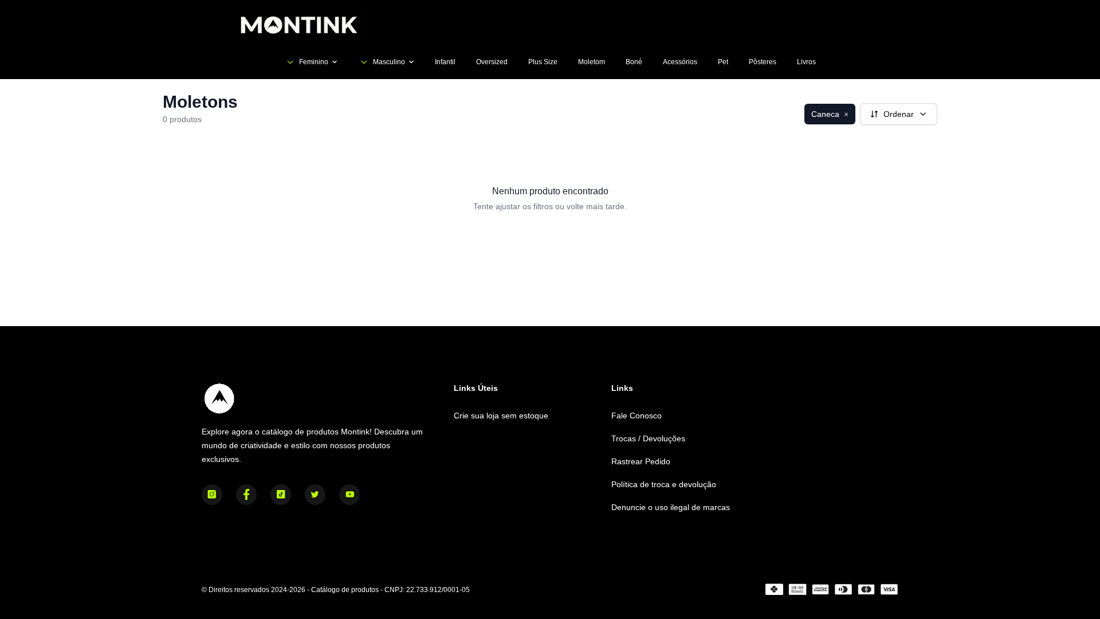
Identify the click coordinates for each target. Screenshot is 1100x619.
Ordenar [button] (898, 114)
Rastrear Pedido (640, 461)
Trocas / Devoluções (648, 438)
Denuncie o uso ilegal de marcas (670, 507)
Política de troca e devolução (663, 484)
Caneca (829, 114)
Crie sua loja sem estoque (501, 415)
